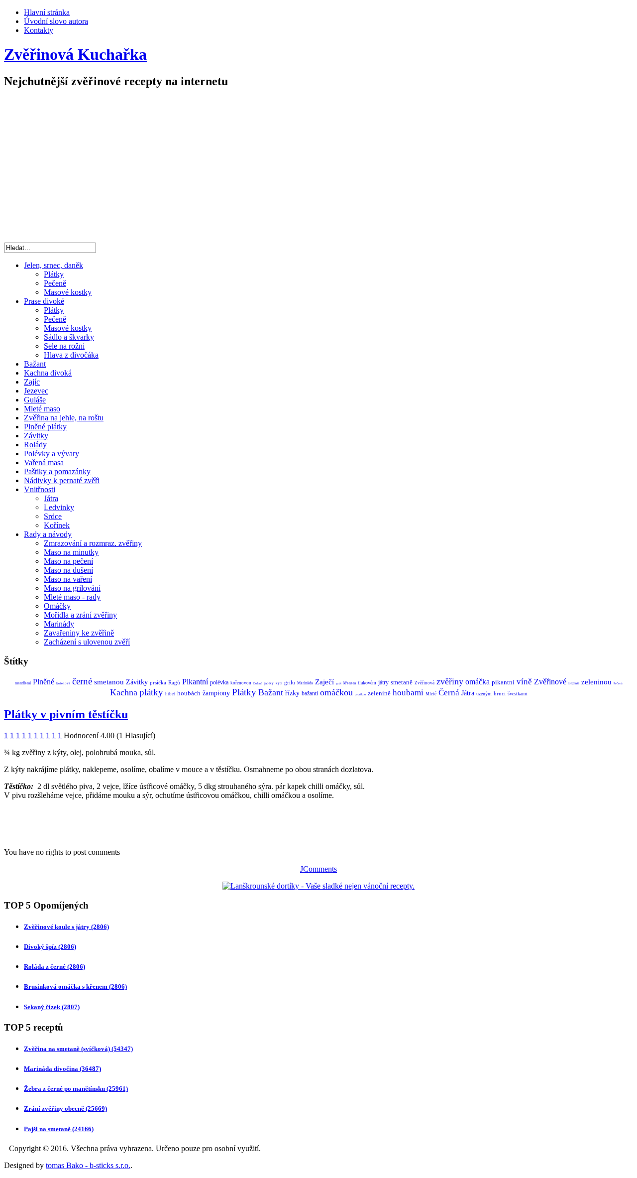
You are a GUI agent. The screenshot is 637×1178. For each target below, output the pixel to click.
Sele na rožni (64, 346)
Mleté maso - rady (72, 597)
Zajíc (32, 382)
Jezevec (36, 391)
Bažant (35, 364)
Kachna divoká (48, 373)
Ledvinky (59, 507)
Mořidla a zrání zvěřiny (80, 615)
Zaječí (324, 682)
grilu (289, 682)
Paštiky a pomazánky (57, 471)
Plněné (43, 681)
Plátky (54, 274)
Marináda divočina (62, 1068)
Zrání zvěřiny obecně (65, 1108)
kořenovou (240, 682)
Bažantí (573, 683)
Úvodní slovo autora (56, 21)
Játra (51, 498)
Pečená (618, 683)
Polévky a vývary (51, 453)
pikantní (503, 682)
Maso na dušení (68, 570)
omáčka (477, 681)
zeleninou (596, 682)
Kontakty (38, 30)
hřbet (170, 693)
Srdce (53, 516)
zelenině (379, 693)
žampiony (216, 693)
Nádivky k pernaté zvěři (62, 480)
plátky (151, 692)
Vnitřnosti (39, 489)
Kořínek (57, 525)
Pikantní (195, 681)
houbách (189, 693)
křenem (349, 683)
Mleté (430, 693)
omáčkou (336, 692)
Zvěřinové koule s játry (66, 926)
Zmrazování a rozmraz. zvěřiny (93, 543)
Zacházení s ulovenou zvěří (87, 642)
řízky (292, 693)
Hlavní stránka (47, 12)
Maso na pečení (68, 561)
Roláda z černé (54, 966)
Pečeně (55, 283)
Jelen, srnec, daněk (53, 265)
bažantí (310, 693)
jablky (269, 683)
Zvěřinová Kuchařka (75, 54)
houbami (408, 692)
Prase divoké (44, 301)
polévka (219, 682)
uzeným (484, 693)
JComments (318, 869)
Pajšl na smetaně (59, 1129)
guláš (338, 683)
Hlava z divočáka (71, 355)
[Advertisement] (318, 168)
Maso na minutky (71, 552)
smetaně (402, 682)
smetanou (109, 682)
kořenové (63, 683)
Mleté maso (42, 408)
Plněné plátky (45, 426)
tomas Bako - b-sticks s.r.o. (88, 1165)
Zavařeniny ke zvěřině (79, 633)
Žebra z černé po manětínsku (76, 1088)
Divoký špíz (50, 946)
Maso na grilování (72, 588)
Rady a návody (48, 534)
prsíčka (158, 682)
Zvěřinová (424, 682)
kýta (279, 683)
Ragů (174, 682)
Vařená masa (44, 462)
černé (82, 681)
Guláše (35, 399)
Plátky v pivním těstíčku (66, 714)
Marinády (59, 624)
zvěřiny (449, 681)
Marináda (305, 683)
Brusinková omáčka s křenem (75, 986)
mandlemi (23, 683)
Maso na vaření (68, 579)
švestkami (518, 693)
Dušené (257, 683)
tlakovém (367, 682)
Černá (448, 692)
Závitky (36, 435)
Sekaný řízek (52, 1007)
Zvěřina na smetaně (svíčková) (78, 1048)
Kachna (123, 692)
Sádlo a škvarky (69, 337)
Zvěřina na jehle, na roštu (64, 417)
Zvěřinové (550, 681)
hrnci (500, 693)
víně (524, 681)
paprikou (360, 694)
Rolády (35, 444)
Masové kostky (68, 292)
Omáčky (57, 606)
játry (383, 682)
